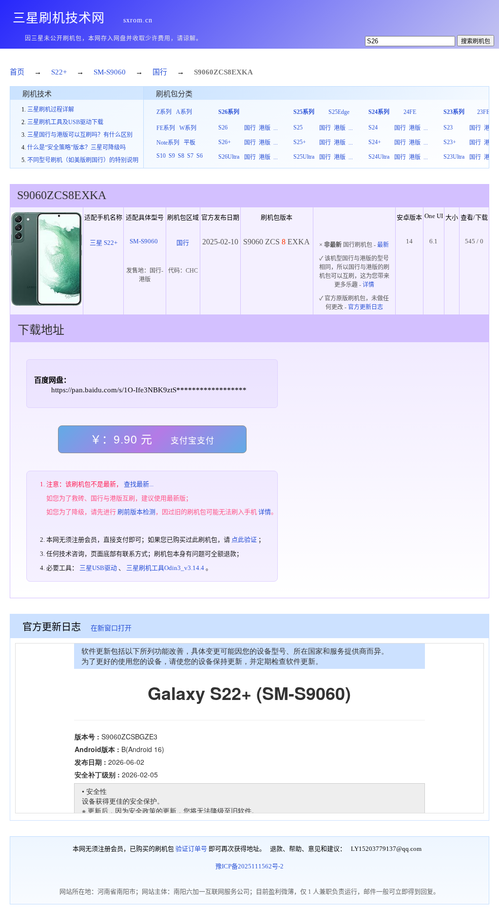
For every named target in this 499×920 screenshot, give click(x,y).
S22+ (59, 72)
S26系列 (228, 112)
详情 (368, 284)
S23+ (449, 142)
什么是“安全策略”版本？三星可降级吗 (76, 147)
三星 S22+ (103, 242)
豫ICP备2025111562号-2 (249, 866)
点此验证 (244, 539)
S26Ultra (228, 156)
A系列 (184, 112)
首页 (17, 72)
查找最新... (139, 484)
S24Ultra (378, 156)
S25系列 (303, 112)
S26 (223, 127)
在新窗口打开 (111, 628)
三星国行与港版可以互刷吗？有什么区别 (80, 134)
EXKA (242, 72)
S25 (298, 127)
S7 (190, 155)
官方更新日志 (365, 307)
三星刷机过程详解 (50, 109)
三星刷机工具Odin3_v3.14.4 (165, 567)
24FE (409, 112)
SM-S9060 (110, 72)
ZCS (220, 72)
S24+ (374, 142)
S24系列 (378, 112)
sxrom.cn (138, 20)
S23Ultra (453, 156)
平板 (189, 142)
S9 (172, 155)
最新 (383, 244)
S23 (448, 127)
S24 (373, 127)
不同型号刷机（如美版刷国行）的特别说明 (82, 160)
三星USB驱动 (98, 567)
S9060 (203, 72)
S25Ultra (303, 156)
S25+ (299, 142)
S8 (181, 155)
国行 (160, 72)
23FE (483, 112)
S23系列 (453, 112)
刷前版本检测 (136, 511)
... (275, 128)
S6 (199, 155)
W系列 (187, 128)
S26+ (224, 142)
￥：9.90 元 (152, 439)
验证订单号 (191, 848)
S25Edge (338, 112)
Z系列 (164, 112)
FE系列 (165, 128)
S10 (161, 155)
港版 (264, 128)
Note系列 (167, 142)
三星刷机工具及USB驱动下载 (65, 122)
